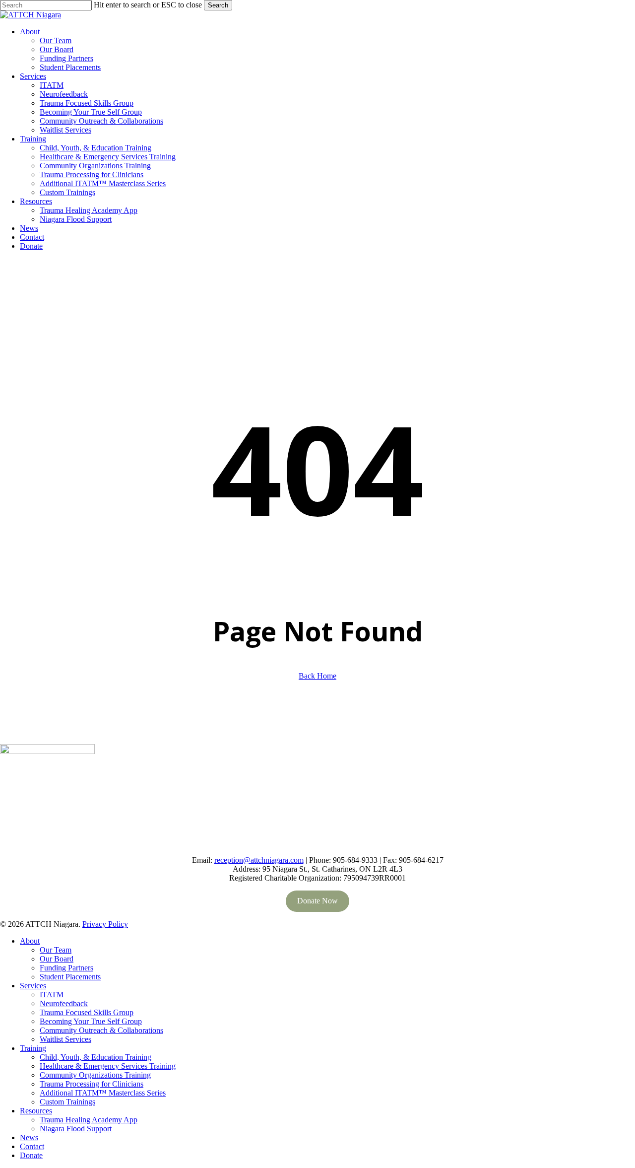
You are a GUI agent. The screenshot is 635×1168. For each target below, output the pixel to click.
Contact (32, 1146)
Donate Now (317, 900)
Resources (36, 1110)
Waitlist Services (65, 1039)
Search (218, 5)
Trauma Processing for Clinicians (91, 1084)
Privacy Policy (105, 924)
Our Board (56, 959)
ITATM (52, 994)
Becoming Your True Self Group (91, 1021)
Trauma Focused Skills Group (86, 1012)
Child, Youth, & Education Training (95, 1057)
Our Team (55, 950)
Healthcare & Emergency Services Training (108, 1066)
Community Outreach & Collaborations (101, 1030)
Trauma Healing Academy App (88, 1119)
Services (33, 985)
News (29, 1137)
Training (33, 1048)
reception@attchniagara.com (259, 860)
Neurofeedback (64, 1003)
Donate (31, 1155)
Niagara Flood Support (76, 1128)
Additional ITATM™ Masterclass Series (103, 1093)
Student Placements (70, 976)
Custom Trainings (67, 1102)
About (30, 941)
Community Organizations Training (95, 1075)
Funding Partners (66, 967)
